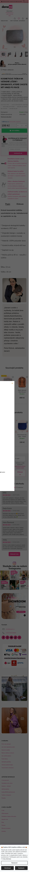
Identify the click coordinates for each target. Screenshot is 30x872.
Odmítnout (7, 868)
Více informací (7, 859)
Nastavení (14, 863)
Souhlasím (21, 868)
